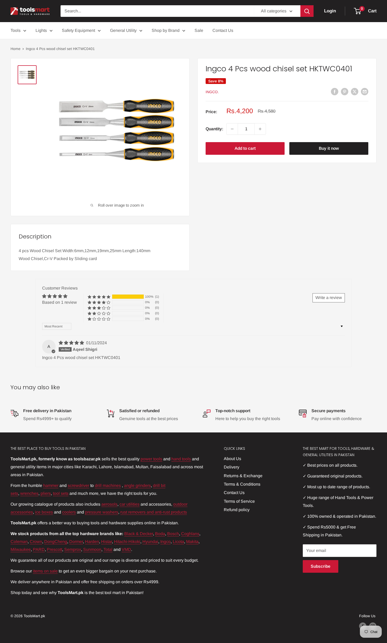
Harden (92, 541)
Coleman (19, 541)
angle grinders (137, 485)
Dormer (76, 541)
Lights (41, 30)
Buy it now (329, 148)
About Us (232, 458)
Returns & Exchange (243, 475)
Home (16, 49)
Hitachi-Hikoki (127, 541)
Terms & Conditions (242, 484)
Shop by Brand (166, 30)
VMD (126, 549)
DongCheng (55, 541)
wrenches (29, 493)
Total (107, 549)
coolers (69, 512)
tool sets (60, 493)
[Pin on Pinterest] (344, 91)
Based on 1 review (59, 302)
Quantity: (214, 129)
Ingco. (212, 92)
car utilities (130, 504)
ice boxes (44, 512)
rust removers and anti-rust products (153, 512)
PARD (39, 549)
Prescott (54, 549)
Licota (178, 541)
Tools (16, 30)
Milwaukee (21, 549)
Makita (192, 541)
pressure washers (101, 512)
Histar (106, 541)
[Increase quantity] (260, 128)
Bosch (173, 533)
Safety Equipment (78, 30)
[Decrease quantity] (232, 128)
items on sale (45, 571)
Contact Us (222, 30)
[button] (99, 297)
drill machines (108, 485)
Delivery (231, 467)
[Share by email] (364, 91)
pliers (46, 493)
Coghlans (190, 533)
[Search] (307, 11)
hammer (50, 485)
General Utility (123, 30)
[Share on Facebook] (334, 91)
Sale (199, 30)
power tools (151, 459)
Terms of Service (239, 501)
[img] (72, 343)
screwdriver (78, 485)
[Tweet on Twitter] (354, 91)
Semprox (72, 549)
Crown (36, 541)
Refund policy (237, 509)
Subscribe (320, 566)
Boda (160, 533)
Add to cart (245, 148)
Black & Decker (138, 533)
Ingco (165, 541)
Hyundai (150, 541)
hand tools (181, 459)
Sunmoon (92, 549)
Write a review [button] (328, 297)
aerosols (109, 504)
